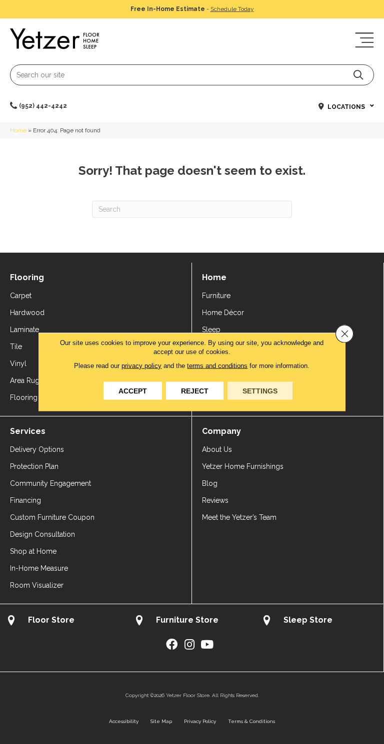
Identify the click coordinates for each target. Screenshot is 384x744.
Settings (260, 391)
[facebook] (172, 645)
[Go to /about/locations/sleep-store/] (319, 621)
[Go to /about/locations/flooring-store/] (64, 621)
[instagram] (189, 645)
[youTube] (207, 645)
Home (18, 130)
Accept (132, 391)
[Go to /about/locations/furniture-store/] (192, 621)
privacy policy (142, 366)
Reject (194, 391)
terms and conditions (217, 366)
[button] (358, 74)
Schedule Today (232, 8)
